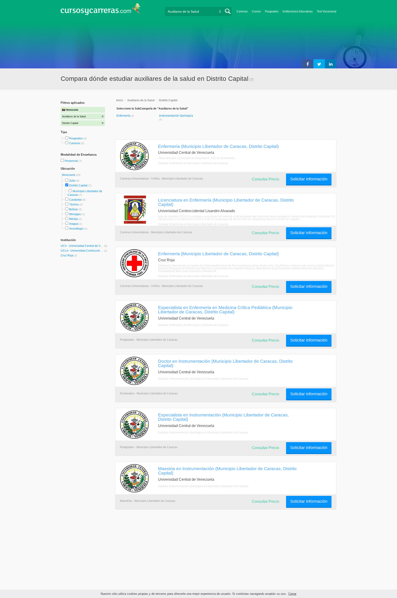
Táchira (74, 204)
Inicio (119, 100)
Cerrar (292, 593)
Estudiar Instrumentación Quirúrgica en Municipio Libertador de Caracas (203, 378)
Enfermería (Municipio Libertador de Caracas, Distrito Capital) (218, 146)
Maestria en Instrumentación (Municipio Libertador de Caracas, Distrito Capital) (227, 470)
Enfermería (123, 115)
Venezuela (69, 175)
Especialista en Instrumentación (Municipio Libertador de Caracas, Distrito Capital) (223, 417)
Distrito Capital (78, 185)
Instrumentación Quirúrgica (176, 115)
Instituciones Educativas (298, 11)
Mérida (73, 219)
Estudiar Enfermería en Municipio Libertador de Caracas (193, 163)
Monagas (75, 214)
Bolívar (73, 209)
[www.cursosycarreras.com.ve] (101, 10)
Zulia (72, 180)
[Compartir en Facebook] (307, 63)
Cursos (256, 11)
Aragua (73, 223)
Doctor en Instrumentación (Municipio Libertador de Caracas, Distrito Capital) (225, 363)
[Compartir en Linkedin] (330, 63)
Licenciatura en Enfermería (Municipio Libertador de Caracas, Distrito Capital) (226, 202)
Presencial (72, 161)
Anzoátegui (76, 228)
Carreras (242, 11)
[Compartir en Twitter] (319, 63)
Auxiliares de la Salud (141, 100)
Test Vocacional (326, 11)
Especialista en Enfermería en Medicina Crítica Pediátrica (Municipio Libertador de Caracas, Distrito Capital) (225, 309)
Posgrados (271, 11)
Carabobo (75, 199)
